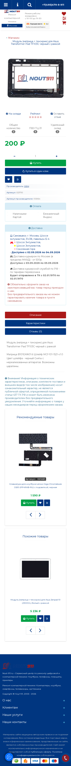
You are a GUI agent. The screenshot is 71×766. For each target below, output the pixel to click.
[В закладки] (8, 179)
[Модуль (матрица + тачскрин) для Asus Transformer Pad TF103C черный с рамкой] (35, 78)
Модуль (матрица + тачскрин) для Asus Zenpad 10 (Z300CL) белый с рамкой (35, 601)
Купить (30, 502)
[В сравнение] (17, 179)
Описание (36, 315)
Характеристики (35, 323)
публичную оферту (41, 752)
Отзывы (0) (35, 331)
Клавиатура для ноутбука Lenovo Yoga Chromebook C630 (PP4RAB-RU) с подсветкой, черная (35, 486)
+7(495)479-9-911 (53, 4)
